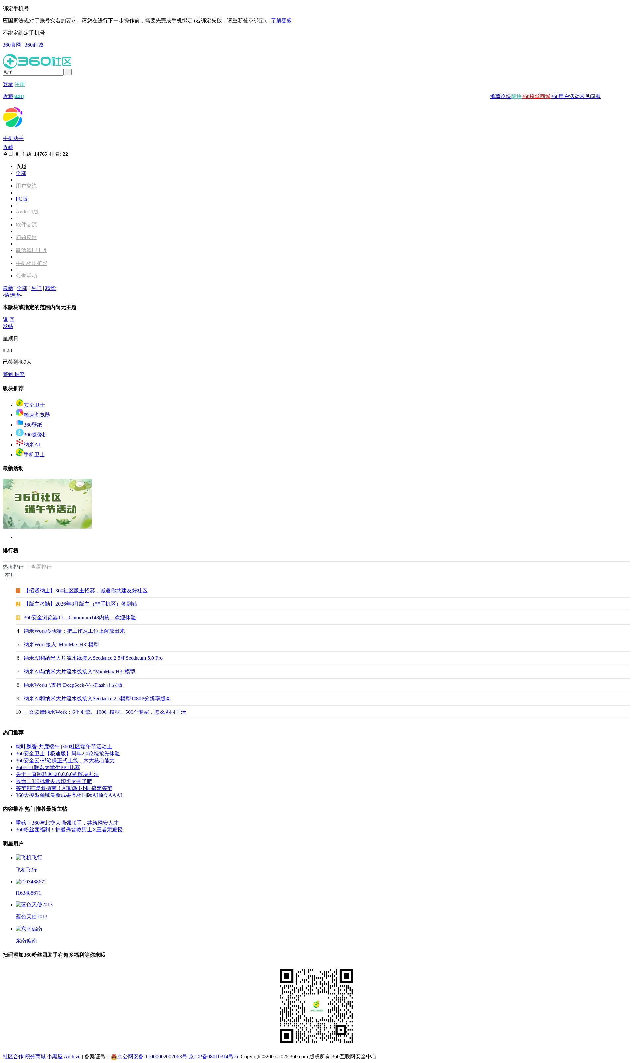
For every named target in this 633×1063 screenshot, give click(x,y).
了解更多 (281, 20)
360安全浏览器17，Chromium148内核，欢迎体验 (80, 617)
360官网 (12, 45)
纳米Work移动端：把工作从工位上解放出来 (74, 631)
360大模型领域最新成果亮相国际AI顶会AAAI (69, 795)
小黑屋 (55, 1056)
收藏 (13, 96)
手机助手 (13, 138)
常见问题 (590, 96)
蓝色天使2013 (31, 916)
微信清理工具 (31, 250)
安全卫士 (34, 405)
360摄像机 (35, 434)
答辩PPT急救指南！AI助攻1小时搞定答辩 (64, 788)
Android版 (27, 211)
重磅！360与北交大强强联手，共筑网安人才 (67, 822)
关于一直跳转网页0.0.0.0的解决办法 (57, 774)
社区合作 (13, 1056)
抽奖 (20, 374)
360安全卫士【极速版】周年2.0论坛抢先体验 (68, 753)
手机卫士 (34, 454)
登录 (8, 84)
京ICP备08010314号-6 (213, 1056)
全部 (21, 173)
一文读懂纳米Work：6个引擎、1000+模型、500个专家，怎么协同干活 (105, 712)
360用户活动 (565, 96)
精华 (50, 288)
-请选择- (12, 295)
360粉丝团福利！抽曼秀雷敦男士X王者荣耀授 (69, 829)
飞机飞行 (26, 870)
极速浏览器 (37, 415)
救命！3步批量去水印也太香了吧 (54, 781)
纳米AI (32, 444)
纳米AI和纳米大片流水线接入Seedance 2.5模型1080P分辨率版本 (97, 698)
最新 (8, 288)
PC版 (22, 199)
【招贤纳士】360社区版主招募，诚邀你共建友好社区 (86, 590)
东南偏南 (26, 941)
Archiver (73, 1056)
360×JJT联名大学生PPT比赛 (48, 767)
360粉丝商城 (536, 96)
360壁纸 (33, 425)
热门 (36, 288)
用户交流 (26, 186)
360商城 (34, 45)
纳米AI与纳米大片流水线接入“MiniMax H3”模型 (79, 671)
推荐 (495, 96)
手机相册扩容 (31, 263)
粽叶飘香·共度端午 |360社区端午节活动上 (64, 746)
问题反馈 (26, 237)
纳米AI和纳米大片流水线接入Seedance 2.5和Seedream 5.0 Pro (93, 658)
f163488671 (28, 893)
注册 (20, 84)
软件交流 (26, 224)
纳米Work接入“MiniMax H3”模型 (61, 644)
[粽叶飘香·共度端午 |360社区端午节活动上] (47, 527)
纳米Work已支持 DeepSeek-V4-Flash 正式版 (73, 685)
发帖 (8, 326)
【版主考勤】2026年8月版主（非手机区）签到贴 (80, 604)
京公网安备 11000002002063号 (152, 1056)
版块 (516, 96)
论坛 (505, 96)
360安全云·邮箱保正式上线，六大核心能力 (65, 760)
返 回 (9, 319)
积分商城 (35, 1056)
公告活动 (26, 276)
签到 (9, 374)
